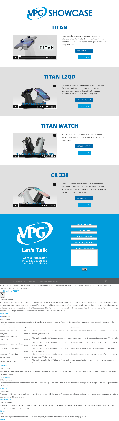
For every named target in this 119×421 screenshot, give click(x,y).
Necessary (6, 316)
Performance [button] (5, 377)
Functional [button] (4, 366)
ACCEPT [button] (16, 291)
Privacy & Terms (51, 281)
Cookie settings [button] (6, 291)
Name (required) (84, 224)
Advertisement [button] (5, 400)
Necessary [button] (4, 314)
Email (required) (84, 230)
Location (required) (84, 242)
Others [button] (2, 411)
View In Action (84, 51)
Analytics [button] (3, 388)
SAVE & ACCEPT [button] (5, 419)
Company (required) (84, 236)
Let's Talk (84, 57)
